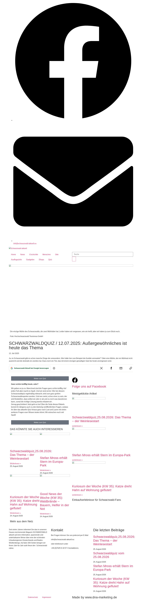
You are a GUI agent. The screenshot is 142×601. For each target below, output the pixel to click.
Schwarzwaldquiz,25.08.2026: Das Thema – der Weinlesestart (31, 454)
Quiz (50, 260)
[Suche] (74, 259)
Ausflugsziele (16, 260)
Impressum (46, 597)
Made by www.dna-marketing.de (94, 597)
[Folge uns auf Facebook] (75, 380)
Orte (56, 254)
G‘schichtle (33, 254)
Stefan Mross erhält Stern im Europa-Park (53, 461)
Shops (41, 260)
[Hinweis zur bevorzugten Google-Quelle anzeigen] (54, 368)
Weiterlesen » (15, 463)
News (22, 254)
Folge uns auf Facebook (89, 386)
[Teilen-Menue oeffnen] (130, 368)
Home (13, 254)
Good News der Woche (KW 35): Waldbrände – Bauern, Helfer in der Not (54, 501)
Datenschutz (33, 597)
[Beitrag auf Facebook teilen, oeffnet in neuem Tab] (111, 368)
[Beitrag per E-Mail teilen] (120, 368)
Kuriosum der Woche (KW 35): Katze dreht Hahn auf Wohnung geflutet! (111, 582)
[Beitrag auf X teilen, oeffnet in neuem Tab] (101, 368)
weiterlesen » (77, 426)
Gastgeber (30, 260)
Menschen (46, 254)
